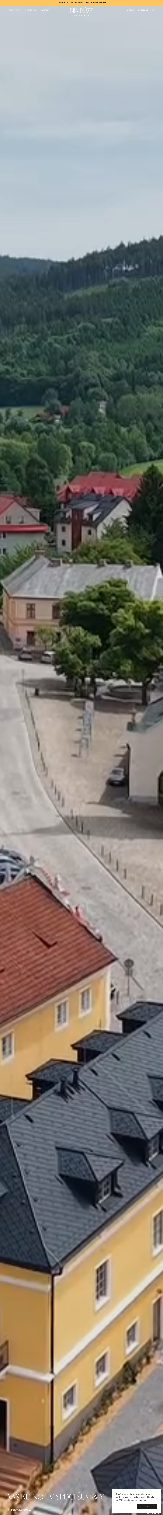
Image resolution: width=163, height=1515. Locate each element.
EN (153, 10)
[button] (126, 1506)
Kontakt (143, 10)
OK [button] (147, 1506)
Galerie (44, 10)
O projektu (14, 10)
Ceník (130, 10)
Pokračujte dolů (21, 1510)
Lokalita (30, 10)
